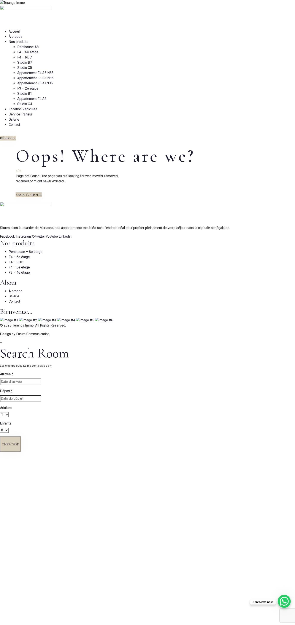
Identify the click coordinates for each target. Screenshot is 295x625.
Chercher (10, 444)
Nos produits (18, 42)
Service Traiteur (20, 114)
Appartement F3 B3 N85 (35, 78)
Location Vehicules (23, 109)
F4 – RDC (24, 57)
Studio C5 (24, 68)
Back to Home (28, 195)
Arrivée (6, 374)
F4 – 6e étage (27, 52)
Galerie (14, 119)
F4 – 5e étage (19, 267)
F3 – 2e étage (27, 88)
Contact (14, 125)
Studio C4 (24, 104)
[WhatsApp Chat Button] (284, 601)
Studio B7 (24, 62)
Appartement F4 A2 (31, 99)
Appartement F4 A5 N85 (35, 73)
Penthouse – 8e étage (25, 252)
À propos (15, 37)
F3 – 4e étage (19, 272)
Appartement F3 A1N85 (35, 83)
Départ (6, 391)
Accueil (14, 31)
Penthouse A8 (28, 47)
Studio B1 (24, 94)
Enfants (5, 423)
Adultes (6, 408)
